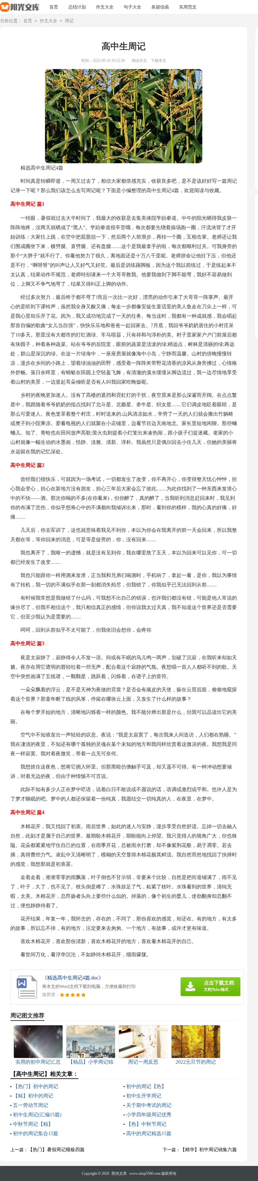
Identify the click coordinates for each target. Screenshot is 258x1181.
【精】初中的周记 (33, 1095)
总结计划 (77, 7)
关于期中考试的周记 (148, 1105)
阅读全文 (139, 60)
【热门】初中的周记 (35, 1086)
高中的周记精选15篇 (148, 1133)
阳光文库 (119, 1173)
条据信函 (160, 7)
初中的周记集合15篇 (35, 1133)
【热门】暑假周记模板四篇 (56, 1149)
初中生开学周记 (143, 1095)
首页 (53, 7)
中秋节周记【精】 (33, 1124)
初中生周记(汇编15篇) (37, 1114)
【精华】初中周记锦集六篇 (208, 1149)
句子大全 (132, 7)
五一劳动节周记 (30, 1105)
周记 (69, 21)
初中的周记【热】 (146, 1086)
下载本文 (158, 60)
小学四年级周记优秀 (148, 1114)
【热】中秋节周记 (146, 1124)
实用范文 (188, 7)
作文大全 (105, 7)
